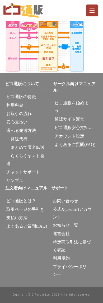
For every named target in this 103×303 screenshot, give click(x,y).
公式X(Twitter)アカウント (72, 213)
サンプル (14, 180)
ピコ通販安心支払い (74, 127)
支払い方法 (16, 217)
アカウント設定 (69, 136)
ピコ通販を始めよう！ (71, 107)
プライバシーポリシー (70, 270)
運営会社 (61, 233)
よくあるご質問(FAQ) (75, 144)
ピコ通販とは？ (21, 201)
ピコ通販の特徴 (21, 96)
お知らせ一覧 (65, 225)
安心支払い (16, 122)
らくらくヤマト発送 (25, 160)
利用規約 (61, 258)
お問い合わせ (65, 201)
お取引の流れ (19, 113)
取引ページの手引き (25, 209)
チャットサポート (23, 172)
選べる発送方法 (21, 130)
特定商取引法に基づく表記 (72, 246)
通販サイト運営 (69, 119)
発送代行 (16, 139)
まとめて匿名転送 (25, 147)
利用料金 (14, 105)
